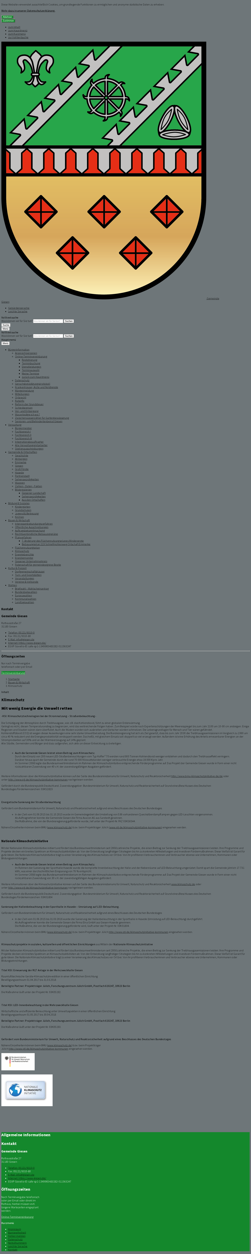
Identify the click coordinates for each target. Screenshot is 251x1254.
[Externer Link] (18, 1062)
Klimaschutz (22, 551)
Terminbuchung (31, 363)
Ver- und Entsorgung (26, 411)
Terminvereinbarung (13, 673)
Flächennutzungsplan (27, 547)
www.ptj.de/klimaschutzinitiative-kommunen (136, 827)
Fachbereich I (23, 431)
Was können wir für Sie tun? (17, 321)
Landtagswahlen (24, 602)
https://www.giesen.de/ (27, 642)
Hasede (19, 472)
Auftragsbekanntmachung (30, 530)
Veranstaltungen (24, 578)
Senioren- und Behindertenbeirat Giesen (38, 421)
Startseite (14, 679)
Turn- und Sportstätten (28, 575)
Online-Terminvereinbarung (31, 356)
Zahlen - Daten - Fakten (28, 486)
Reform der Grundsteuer (29, 404)
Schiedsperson (23, 407)
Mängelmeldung (24, 390)
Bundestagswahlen (26, 592)
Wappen (20, 482)
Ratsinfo (19, 400)
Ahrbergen (21, 458)
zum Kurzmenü (17, 34)
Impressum (14, 1229)
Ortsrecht (20, 397)
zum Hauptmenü (17, 30)
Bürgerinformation (18, 349)
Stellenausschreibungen (29, 448)
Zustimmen (8, 20)
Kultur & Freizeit (17, 568)
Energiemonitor (24, 557)
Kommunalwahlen (25, 598)
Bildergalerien (23, 489)
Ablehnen (7, 17)
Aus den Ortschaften (33, 499)
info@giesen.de (21, 639)
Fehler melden (16, 1236)
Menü (5, 329)
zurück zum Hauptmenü (35, 377)
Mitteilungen (22, 394)
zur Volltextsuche (18, 37)
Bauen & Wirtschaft (19, 520)
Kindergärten (22, 506)
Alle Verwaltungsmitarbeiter (31, 445)
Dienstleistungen (31, 366)
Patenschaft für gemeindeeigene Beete (38, 564)
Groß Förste (22, 469)
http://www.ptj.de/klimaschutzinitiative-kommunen (38, 779)
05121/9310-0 (21, 632)
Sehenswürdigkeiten (27, 479)
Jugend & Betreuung (27, 513)
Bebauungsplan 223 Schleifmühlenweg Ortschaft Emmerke (56, 544)
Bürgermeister (23, 428)
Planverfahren (23, 537)
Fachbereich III (23, 438)
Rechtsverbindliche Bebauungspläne (36, 534)
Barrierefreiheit (17, 1232)
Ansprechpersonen (26, 353)
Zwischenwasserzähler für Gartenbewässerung (42, 418)
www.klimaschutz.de (60, 827)
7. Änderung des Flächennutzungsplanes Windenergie (53, 540)
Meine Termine (30, 373)
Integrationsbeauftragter (29, 441)
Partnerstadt (22, 476)
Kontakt (12, 1249)
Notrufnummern (17, 1242)
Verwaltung (14, 424)
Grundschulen (23, 510)
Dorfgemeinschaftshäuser (30, 571)
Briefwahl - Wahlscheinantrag (32, 588)
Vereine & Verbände (26, 581)
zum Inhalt (14, 27)
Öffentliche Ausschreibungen (31, 527)
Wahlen (12, 585)
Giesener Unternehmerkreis (31, 561)
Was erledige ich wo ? (27, 414)
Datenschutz (22, 380)
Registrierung (29, 360)
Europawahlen (23, 595)
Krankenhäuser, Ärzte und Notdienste (36, 387)
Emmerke (20, 462)
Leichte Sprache (17, 311)
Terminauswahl (30, 370)
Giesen (19, 465)
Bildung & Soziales (19, 503)
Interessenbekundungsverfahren (34, 523)
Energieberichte (24, 554)
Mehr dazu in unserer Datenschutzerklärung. (28, 10)
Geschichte (21, 455)
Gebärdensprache (19, 308)
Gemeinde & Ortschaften (22, 452)
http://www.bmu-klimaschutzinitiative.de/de (197, 776)
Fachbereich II (23, 435)
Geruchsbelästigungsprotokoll (32, 383)
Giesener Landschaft (34, 493)
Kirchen (19, 517)
